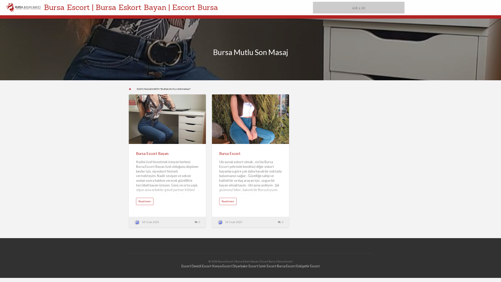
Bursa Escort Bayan (152, 153)
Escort (186, 266)
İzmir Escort (267, 266)
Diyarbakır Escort (245, 266)
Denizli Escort (202, 266)
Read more (146, 202)
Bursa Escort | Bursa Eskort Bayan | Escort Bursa (131, 7)
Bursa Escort (230, 153)
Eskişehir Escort (308, 266)
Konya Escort (222, 266)
